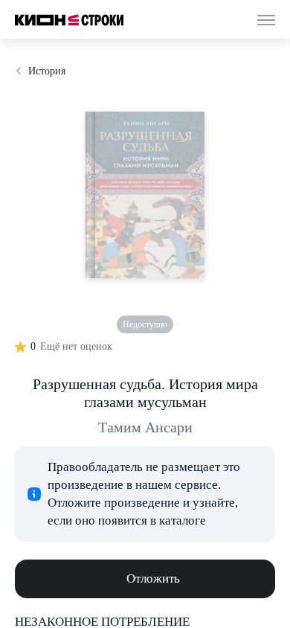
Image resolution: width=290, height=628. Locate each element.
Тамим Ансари (145, 427)
